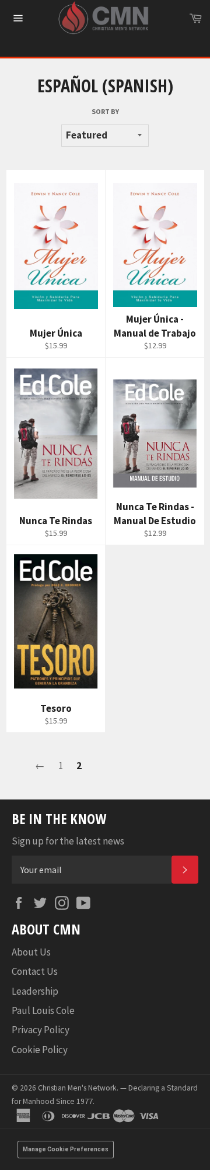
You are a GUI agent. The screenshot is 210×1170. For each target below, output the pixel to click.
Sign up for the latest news (68, 841)
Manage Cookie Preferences (65, 1149)
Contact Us (35, 971)
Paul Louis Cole (43, 1010)
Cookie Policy (40, 1049)
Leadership (35, 991)
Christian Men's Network (77, 1088)
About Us (31, 952)
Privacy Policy (40, 1029)
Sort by (105, 111)
